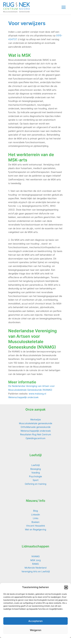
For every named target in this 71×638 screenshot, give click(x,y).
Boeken (35, 522)
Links (35, 518)
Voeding (35, 472)
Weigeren (35, 630)
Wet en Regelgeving (35, 529)
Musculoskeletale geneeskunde (35, 423)
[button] (66, 587)
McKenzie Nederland (35, 567)
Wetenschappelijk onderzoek (23, 397)
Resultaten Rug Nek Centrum (35, 434)
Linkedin (35, 514)
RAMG (35, 564)
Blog (35, 510)
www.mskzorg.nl (37, 393)
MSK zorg (35, 560)
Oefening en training (35, 484)
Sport (35, 480)
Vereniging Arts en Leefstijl (35, 571)
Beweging (35, 469)
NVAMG (36, 556)
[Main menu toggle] (63, 7)
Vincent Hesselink (35, 525)
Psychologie (35, 476)
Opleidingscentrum (35, 438)
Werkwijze (35, 419)
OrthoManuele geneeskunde (36, 427)
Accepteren (35, 621)
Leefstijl (35, 465)
